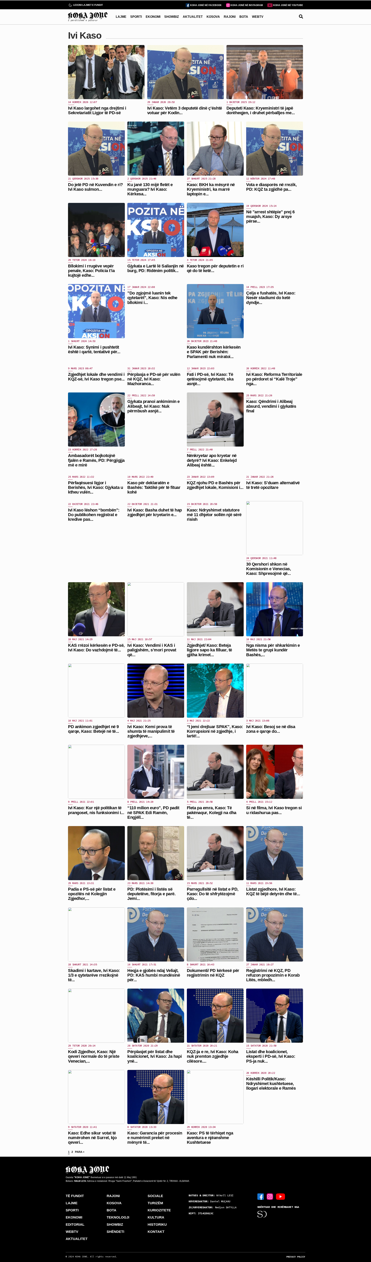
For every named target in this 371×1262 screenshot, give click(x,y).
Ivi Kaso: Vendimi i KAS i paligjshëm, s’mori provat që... (151, 650)
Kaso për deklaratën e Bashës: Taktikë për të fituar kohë (153, 487)
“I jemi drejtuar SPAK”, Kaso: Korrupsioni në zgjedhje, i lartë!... (215, 731)
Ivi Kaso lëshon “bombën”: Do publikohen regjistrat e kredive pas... (93, 515)
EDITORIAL (75, 1224)
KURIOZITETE (159, 1210)
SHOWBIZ (171, 16)
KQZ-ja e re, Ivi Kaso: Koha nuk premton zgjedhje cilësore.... (212, 1056)
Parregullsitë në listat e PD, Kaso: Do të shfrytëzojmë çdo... (212, 894)
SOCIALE (155, 1196)
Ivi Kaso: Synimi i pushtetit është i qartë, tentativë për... (94, 349)
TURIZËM (155, 1203)
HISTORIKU (157, 1224)
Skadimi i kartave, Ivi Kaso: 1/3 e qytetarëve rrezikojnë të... (94, 975)
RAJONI (230, 16)
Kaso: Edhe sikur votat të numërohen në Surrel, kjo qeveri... (92, 1138)
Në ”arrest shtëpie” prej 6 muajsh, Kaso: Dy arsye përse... (270, 216)
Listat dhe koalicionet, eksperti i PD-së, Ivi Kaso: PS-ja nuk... (270, 1056)
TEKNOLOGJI (118, 1217)
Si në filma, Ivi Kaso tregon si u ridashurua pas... (274, 810)
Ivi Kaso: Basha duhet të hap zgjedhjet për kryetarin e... (154, 512)
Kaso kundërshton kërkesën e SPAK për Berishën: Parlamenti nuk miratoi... (214, 352)
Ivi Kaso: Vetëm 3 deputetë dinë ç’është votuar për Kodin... (184, 110)
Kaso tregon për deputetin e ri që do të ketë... (215, 268)
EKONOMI (153, 16)
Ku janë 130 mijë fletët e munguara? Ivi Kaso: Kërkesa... (150, 189)
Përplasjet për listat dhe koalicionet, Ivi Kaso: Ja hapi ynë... (154, 1056)
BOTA (243, 16)
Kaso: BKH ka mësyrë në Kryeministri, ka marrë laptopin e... (211, 189)
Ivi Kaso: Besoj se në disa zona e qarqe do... (270, 729)
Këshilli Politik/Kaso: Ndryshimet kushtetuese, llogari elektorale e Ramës (271, 1083)
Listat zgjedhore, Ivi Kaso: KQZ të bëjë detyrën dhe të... (273, 891)
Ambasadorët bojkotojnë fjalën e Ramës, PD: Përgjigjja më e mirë (96, 460)
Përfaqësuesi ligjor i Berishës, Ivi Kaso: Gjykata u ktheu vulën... (95, 487)
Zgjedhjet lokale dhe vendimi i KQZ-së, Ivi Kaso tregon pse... (96, 376)
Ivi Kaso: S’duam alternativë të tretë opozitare (273, 485)
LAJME (121, 16)
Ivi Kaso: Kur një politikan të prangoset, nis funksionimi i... (96, 810)
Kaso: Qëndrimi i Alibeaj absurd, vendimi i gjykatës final (271, 406)
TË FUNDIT (75, 1196)
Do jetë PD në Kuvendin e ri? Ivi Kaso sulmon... (95, 187)
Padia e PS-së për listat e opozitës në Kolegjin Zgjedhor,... (92, 894)
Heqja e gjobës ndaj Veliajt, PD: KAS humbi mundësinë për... (153, 975)
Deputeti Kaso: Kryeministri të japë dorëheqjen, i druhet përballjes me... (260, 110)
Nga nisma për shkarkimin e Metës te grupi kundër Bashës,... (273, 650)
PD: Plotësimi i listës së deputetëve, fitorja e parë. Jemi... (151, 894)
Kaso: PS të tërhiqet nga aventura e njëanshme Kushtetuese (210, 1138)
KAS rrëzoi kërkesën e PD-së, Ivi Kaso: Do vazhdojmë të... (96, 647)
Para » (79, 1152)
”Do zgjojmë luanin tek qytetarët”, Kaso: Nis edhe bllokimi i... (152, 298)
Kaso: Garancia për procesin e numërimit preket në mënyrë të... (154, 1138)
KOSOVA (213, 16)
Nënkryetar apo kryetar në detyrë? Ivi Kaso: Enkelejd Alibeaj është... (212, 460)
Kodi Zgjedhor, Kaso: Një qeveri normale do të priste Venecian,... (93, 1056)
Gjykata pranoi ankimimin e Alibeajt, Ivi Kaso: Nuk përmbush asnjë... (153, 406)
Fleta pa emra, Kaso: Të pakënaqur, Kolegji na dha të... (211, 812)
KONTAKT (156, 1232)
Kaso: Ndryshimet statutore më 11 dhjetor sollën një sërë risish (214, 515)
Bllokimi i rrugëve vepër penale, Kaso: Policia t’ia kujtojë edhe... (91, 271)
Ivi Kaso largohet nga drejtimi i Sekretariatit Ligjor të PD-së (97, 110)
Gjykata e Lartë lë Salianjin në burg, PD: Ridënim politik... (155, 268)
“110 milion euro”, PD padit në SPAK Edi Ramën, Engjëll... (153, 812)
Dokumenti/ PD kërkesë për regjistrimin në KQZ (213, 973)
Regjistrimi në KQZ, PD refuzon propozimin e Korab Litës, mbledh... (273, 975)
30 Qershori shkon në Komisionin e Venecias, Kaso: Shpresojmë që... (268, 569)
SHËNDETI (115, 1232)
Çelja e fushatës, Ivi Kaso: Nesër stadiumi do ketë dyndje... (270, 298)
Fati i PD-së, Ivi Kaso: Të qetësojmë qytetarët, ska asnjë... (210, 379)
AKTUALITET (193, 16)
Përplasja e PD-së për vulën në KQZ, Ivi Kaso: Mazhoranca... (153, 379)
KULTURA (156, 1217)
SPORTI (136, 16)
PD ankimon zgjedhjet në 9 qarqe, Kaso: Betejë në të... (93, 729)
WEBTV (257, 16)
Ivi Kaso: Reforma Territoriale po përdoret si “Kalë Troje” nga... (274, 379)
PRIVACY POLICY (295, 1256)
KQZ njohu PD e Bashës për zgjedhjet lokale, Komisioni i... (215, 485)
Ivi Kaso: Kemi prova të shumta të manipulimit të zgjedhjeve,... (150, 731)
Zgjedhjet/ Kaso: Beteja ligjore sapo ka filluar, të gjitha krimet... (209, 650)
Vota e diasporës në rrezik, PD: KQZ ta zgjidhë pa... (271, 187)
